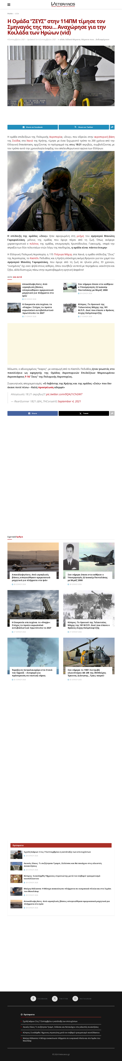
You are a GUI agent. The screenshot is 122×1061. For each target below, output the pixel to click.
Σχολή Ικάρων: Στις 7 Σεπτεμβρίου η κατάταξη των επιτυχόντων (57, 852)
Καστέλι (34, 258)
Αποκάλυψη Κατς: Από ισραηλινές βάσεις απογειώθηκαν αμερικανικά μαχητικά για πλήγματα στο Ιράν (38, 290)
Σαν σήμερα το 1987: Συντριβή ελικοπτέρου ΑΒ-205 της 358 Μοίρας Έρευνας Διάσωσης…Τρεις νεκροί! (87, 672)
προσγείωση (46, 387)
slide (17, 13)
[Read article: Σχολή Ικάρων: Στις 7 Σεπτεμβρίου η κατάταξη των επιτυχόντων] (16, 855)
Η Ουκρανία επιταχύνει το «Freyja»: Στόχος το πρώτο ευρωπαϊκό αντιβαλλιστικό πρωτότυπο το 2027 (37, 308)
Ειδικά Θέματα (72, 39)
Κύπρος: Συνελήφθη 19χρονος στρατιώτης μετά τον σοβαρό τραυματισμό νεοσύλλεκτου (61, 1032)
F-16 (27, 376)
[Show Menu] (8, 4)
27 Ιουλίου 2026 (30, 316)
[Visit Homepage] (63, 4)
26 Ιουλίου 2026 (19, 680)
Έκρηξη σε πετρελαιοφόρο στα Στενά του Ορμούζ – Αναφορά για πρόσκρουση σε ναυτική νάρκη (32, 672)
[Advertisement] (61, 117)
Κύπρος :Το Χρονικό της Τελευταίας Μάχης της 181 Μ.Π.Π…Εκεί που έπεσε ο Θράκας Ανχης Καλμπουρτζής (96, 308)
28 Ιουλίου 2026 (30, 299)
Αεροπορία (55, 136)
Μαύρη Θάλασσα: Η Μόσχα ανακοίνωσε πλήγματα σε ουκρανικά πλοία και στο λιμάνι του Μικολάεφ (61, 1039)
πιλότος (34, 243)
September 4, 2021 (69, 401)
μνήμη (80, 236)
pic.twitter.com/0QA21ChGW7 (64, 394)
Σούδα (15, 140)
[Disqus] (61, 725)
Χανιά (29, 140)
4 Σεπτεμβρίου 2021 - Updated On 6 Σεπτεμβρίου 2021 (31, 39)
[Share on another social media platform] (112, 127)
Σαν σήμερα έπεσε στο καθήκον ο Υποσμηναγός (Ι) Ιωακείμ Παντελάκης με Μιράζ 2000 (95, 287)
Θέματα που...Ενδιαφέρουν (95, 39)
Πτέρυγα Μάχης (63, 254)
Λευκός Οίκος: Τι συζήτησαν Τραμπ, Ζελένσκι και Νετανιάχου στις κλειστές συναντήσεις (60, 1027)
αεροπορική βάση (104, 136)
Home (10, 13)
